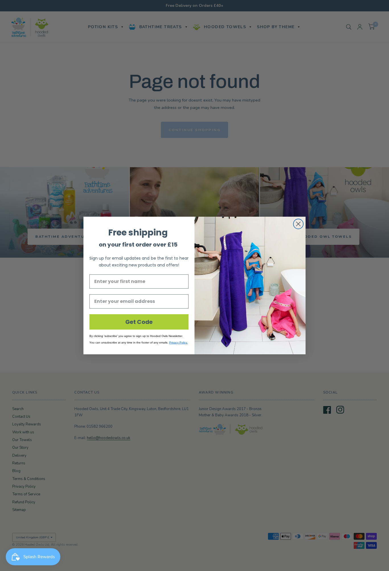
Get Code (139, 322)
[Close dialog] (298, 224)
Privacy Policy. (178, 342)
